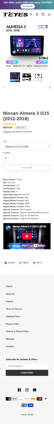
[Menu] (49, 14)
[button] (10, 124)
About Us (10, 294)
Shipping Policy (13, 316)
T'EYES (30, 415)
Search (9, 286)
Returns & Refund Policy (17, 331)
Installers (10, 346)
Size (5, 141)
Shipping (7, 131)
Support (9, 301)
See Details (28, 6)
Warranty (10, 339)
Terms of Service (14, 309)
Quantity (6, 153)
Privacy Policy (12, 324)
